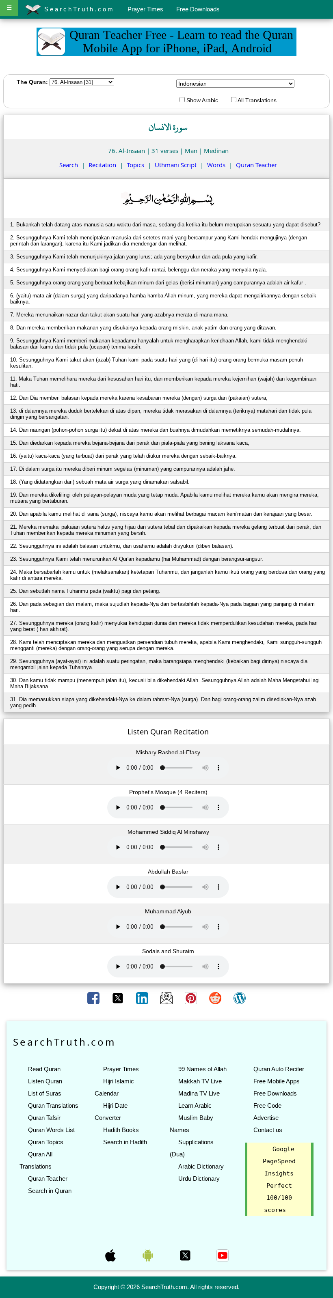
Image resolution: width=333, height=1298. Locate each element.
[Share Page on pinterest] (192, 997)
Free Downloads (198, 9)
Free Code (267, 1105)
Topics (135, 165)
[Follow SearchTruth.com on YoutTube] (222, 1254)
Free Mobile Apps (276, 1081)
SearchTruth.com (78, 9)
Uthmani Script (176, 165)
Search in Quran (49, 1190)
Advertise (266, 1117)
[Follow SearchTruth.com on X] (186, 1254)
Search (68, 165)
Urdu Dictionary (199, 1178)
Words (216, 165)
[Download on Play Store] (149, 1254)
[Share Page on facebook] (94, 997)
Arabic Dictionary (201, 1166)
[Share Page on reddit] (216, 997)
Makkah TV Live (200, 1081)
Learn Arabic (195, 1105)
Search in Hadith (125, 1142)
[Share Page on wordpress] (239, 997)
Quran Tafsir (44, 1117)
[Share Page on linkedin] (143, 997)
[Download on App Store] (111, 1254)
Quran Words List (51, 1129)
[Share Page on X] (119, 997)
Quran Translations (53, 1105)
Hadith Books (121, 1129)
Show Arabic (201, 100)
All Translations (256, 100)
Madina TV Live (199, 1093)
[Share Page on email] (167, 997)
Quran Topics (45, 1142)
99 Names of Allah (202, 1069)
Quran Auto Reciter (278, 1069)
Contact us (267, 1129)
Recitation (102, 165)
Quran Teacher (256, 165)
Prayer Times (145, 9)
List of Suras (44, 1093)
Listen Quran (45, 1081)
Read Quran (44, 1069)
